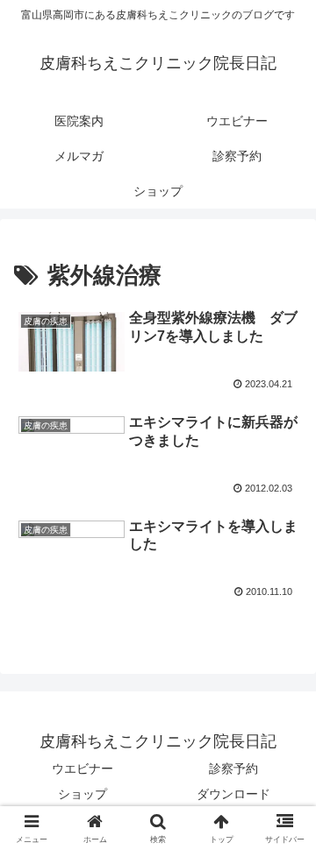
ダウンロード (233, 794)
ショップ (82, 794)
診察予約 (233, 768)
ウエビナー (82, 768)
